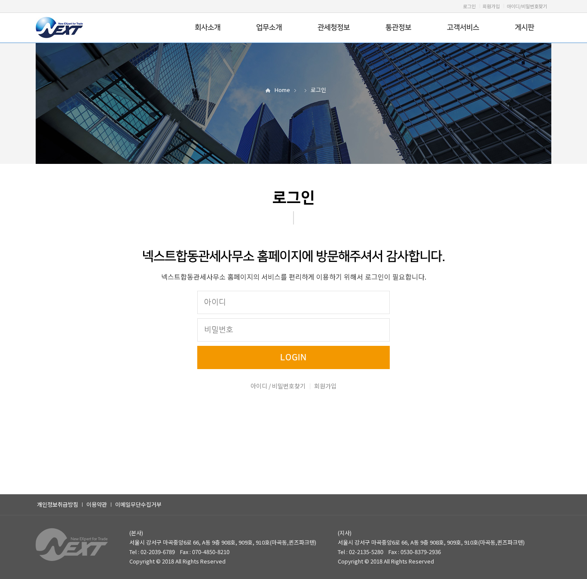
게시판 (524, 27)
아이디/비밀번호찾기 (527, 6)
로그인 (469, 6)
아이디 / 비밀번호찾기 (278, 386)
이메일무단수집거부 (138, 504)
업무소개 (269, 27)
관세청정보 (334, 27)
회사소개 (207, 27)
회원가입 (491, 6)
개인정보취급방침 (57, 504)
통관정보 (398, 27)
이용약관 (96, 504)
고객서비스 (463, 27)
